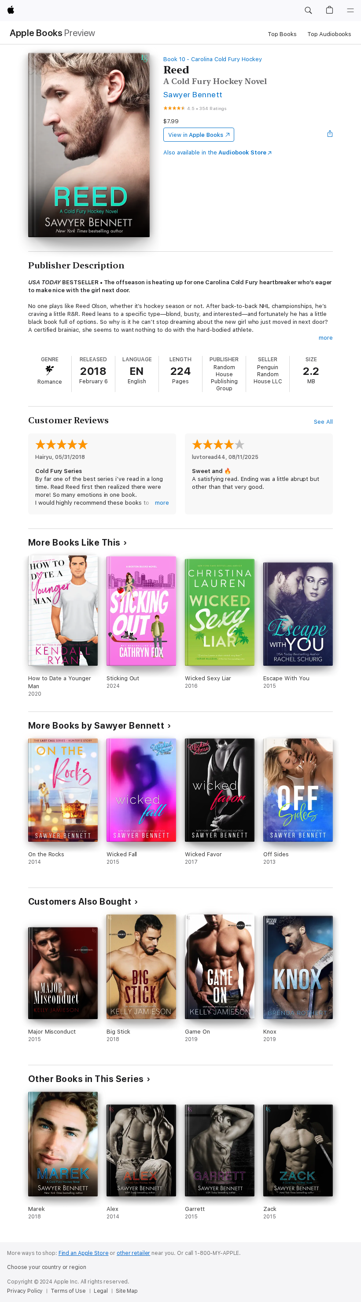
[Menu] (350, 10)
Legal (101, 1291)
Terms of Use (68, 1291)
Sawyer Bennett (193, 94)
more (326, 337)
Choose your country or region (46, 1267)
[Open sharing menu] (330, 135)
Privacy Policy (25, 1291)
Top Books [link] (282, 34)
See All (323, 421)
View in (195, 135)
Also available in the (214, 152)
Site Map (127, 1291)
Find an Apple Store (84, 1253)
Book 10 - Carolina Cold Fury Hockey (212, 59)
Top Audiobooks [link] (329, 34)
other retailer (133, 1253)
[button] (308, 10)
